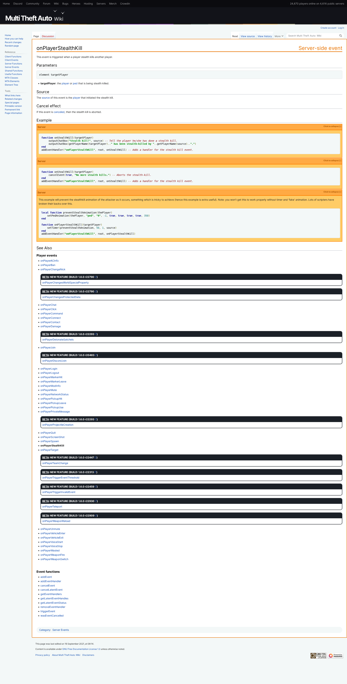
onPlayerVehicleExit (51, 537)
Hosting (88, 3)
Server (189, 126)
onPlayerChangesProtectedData (61, 296)
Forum (46, 3)
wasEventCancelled (52, 615)
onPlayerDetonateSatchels (58, 339)
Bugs (65, 3)
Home (6, 3)
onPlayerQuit (48, 432)
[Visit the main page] (35, 15)
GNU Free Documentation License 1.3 (81, 649)
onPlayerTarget (49, 449)
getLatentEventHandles (54, 598)
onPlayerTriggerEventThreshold (60, 477)
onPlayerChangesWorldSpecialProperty (65, 282)
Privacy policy (42, 655)
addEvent (46, 576)
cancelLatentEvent (51, 589)
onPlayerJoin (47, 347)
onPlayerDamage (50, 326)
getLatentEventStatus (53, 602)
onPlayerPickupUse (51, 407)
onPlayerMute (48, 389)
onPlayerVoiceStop (51, 546)
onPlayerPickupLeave (53, 403)
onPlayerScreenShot (52, 437)
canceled (59, 111)
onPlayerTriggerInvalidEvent (58, 492)
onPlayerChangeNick (52, 269)
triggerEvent (47, 611)
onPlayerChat (48, 304)
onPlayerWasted (50, 550)
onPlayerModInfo (50, 385)
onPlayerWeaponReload (56, 520)
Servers (101, 3)
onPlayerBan (47, 264)
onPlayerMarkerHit (51, 377)
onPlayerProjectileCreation (57, 424)
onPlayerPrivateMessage (55, 411)
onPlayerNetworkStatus (54, 394)
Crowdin (125, 3)
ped (75, 83)
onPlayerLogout (49, 372)
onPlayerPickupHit (51, 398)
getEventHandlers (51, 594)
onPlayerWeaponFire (52, 554)
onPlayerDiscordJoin (54, 360)
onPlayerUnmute (50, 528)
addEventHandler (50, 581)
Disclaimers (88, 655)
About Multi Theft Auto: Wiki (66, 655)
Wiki (56, 3)
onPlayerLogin (48, 368)
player (65, 83)
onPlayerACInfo (49, 260)
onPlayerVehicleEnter (52, 533)
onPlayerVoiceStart (51, 541)
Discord (17, 3)
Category (44, 629)
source (46, 97)
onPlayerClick (48, 309)
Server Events (60, 629)
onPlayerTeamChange (55, 463)
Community (32, 3)
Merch (113, 3)
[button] (279, 35)
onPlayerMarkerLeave (53, 381)
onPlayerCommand (51, 313)
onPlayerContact (50, 322)
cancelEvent (47, 585)
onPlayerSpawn (49, 441)
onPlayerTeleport (52, 506)
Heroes (76, 3)
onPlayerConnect (50, 317)
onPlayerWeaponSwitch (54, 559)
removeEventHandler (52, 606)
